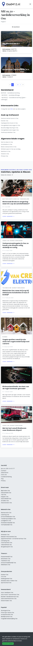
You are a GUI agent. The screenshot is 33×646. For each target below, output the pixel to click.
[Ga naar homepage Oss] (10, 4)
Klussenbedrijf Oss (6, 557)
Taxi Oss (3, 495)
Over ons (4, 475)
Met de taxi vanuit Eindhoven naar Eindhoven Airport (14, 429)
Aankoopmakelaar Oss (8, 132)
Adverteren (4, 472)
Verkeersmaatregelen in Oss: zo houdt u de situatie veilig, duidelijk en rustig (15, 245)
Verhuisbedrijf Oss (6, 525)
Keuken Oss (4, 575)
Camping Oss (5, 541)
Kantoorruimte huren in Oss (9, 118)
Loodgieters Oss (6, 521)
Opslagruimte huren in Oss (9, 123)
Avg (2, 479)
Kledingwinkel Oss (6, 579)
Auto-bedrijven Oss (7, 592)
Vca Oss (3, 576)
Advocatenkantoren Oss (8, 598)
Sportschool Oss (6, 583)
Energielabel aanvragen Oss (10, 130)
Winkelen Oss (5, 535)
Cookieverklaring (6, 477)
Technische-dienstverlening (13, 288)
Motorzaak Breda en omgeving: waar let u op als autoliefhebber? (16, 203)
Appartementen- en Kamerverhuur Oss (13, 539)
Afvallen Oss (5, 501)
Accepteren (8, 643)
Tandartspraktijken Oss (8, 519)
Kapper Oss (4, 497)
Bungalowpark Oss (7, 547)
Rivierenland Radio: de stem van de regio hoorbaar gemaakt (15, 387)
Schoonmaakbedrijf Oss (8, 563)
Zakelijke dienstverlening (12, 240)
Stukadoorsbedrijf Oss (8, 523)
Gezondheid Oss (6, 499)
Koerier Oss (4, 121)
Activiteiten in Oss (6, 144)
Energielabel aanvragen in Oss (10, 125)
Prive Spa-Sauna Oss (7, 612)
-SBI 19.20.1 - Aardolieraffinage (10, 95)
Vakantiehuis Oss (6, 545)
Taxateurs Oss (5, 561)
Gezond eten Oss (6, 503)
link (12, 109)
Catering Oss (5, 515)
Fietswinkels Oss (6, 493)
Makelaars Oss (5, 565)
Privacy (3, 481)
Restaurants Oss (6, 512)
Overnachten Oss (6, 543)
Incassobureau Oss (7, 614)
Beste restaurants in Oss (8, 147)
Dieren (4, 337)
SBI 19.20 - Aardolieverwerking (10, 93)
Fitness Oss (4, 156)
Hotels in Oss (5, 154)
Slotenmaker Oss (6, 601)
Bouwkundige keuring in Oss (9, 128)
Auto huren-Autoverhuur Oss (10, 594)
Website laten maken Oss (9, 581)
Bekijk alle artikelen (6, 175)
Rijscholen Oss (5, 490)
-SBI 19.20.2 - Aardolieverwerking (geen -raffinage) (13, 99)
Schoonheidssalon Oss (8, 517)
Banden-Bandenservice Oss (10, 597)
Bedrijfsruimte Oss (6, 616)
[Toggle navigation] (30, 4)
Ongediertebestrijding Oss (9, 619)
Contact (3, 471)
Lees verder (8, 216)
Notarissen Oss (5, 559)
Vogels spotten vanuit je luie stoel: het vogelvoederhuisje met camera (15, 341)
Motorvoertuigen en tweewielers (15, 199)
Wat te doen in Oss (7, 142)
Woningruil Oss (5, 610)
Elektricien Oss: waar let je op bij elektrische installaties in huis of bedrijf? (15, 292)
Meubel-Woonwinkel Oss (9, 537)
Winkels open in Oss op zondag (10, 149)
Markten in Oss (5, 151)
